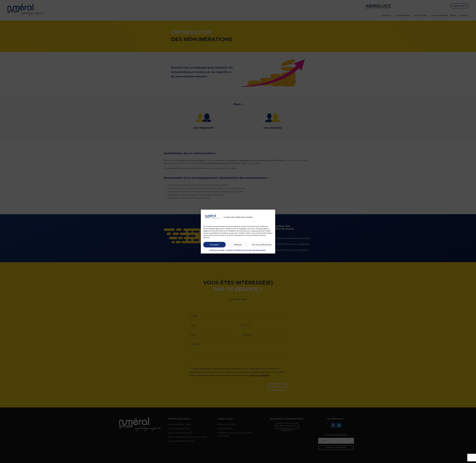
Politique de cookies (217, 250)
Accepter (214, 244)
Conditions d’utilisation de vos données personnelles (246, 250)
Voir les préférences (261, 244)
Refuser (238, 244)
